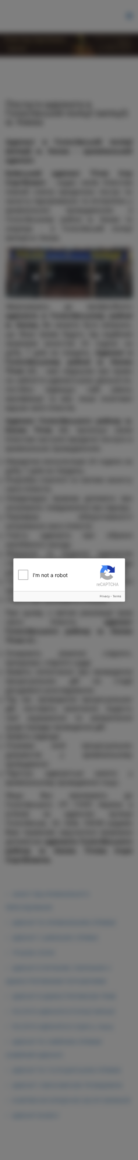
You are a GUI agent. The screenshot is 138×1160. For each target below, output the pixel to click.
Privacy (105, 596)
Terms (117, 596)
